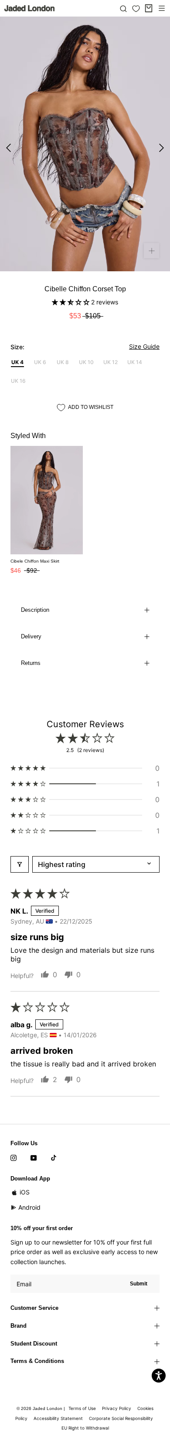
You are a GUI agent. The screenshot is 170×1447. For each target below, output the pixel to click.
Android (29, 1207)
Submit (138, 1284)
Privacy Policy (116, 1408)
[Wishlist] (136, 8)
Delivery (31, 636)
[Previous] (8, 148)
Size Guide (144, 346)
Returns (31, 663)
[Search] (123, 8)
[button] (71, 302)
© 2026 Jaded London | (41, 1408)
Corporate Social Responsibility (121, 1418)
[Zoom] (151, 250)
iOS (25, 1192)
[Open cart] (149, 8)
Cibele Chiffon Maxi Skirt (34, 561)
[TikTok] (54, 1157)
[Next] (161, 148)
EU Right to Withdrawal (85, 1427)
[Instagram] (13, 1157)
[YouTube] (34, 1157)
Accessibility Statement (58, 1418)
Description (35, 610)
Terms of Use (82, 1408)
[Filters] (19, 864)
